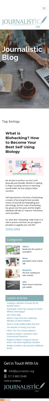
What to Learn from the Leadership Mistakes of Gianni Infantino (22, 319)
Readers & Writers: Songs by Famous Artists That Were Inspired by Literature (23, 341)
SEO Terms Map (14, 315)
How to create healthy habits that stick (23, 324)
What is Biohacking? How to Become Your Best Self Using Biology (22, 142)
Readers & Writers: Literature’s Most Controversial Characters (22, 335)
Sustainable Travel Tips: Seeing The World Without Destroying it (24, 310)
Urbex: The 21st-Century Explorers (21, 330)
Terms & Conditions (12, 381)
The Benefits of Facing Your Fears (21, 327)
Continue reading (12, 229)
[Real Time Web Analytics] (5, 399)
